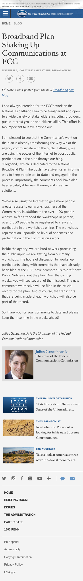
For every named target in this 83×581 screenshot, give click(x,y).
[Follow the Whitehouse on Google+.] (30, 478)
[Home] (45, 16)
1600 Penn (11, 529)
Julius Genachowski (52, 351)
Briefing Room (16, 500)
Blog (18, 23)
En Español (11, 542)
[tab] (5, 13)
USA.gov (10, 572)
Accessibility (12, 549)
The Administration (19, 514)
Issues (9, 507)
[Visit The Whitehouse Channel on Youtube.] (39, 478)
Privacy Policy (13, 564)
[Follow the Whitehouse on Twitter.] (4, 478)
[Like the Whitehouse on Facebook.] (22, 478)
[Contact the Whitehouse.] (60, 478)
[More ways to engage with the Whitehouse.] (49, 478)
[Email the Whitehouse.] (72, 478)
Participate (13, 522)
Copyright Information (18, 557)
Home (6, 23)
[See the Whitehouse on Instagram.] (13, 478)
